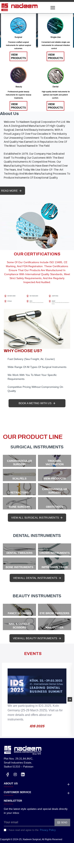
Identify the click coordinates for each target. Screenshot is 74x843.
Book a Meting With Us (35, 403)
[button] (4, 699)
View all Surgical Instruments (35, 517)
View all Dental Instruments (35, 577)
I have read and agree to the (32, 830)
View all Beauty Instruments (35, 638)
